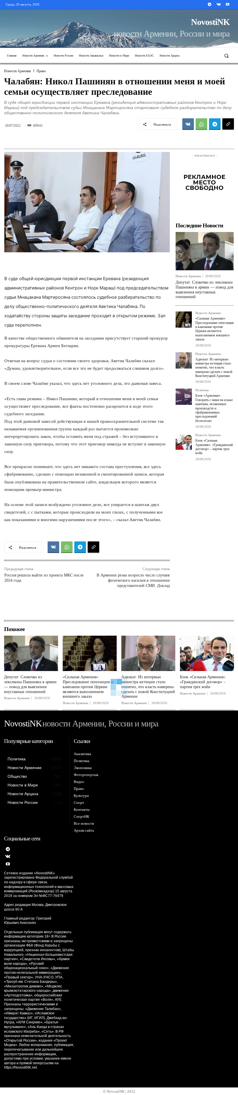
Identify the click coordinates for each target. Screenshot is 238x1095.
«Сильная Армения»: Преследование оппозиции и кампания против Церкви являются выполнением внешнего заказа (214, 328)
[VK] (188, 124)
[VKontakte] (218, 4)
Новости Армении (17, 71)
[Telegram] (209, 4)
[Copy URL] (228, 124)
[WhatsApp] (201, 124)
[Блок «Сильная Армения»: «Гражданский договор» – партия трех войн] (184, 442)
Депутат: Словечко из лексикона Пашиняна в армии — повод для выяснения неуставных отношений (30, 684)
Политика (202, 390)
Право (41, 71)
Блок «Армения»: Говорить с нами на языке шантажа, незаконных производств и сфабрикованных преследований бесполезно (214, 408)
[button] (226, 55)
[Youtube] (227, 4)
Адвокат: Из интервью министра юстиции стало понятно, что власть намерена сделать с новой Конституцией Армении (213, 367)
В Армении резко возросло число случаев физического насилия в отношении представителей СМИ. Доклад (133, 580)
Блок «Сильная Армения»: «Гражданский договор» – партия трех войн (214, 446)
